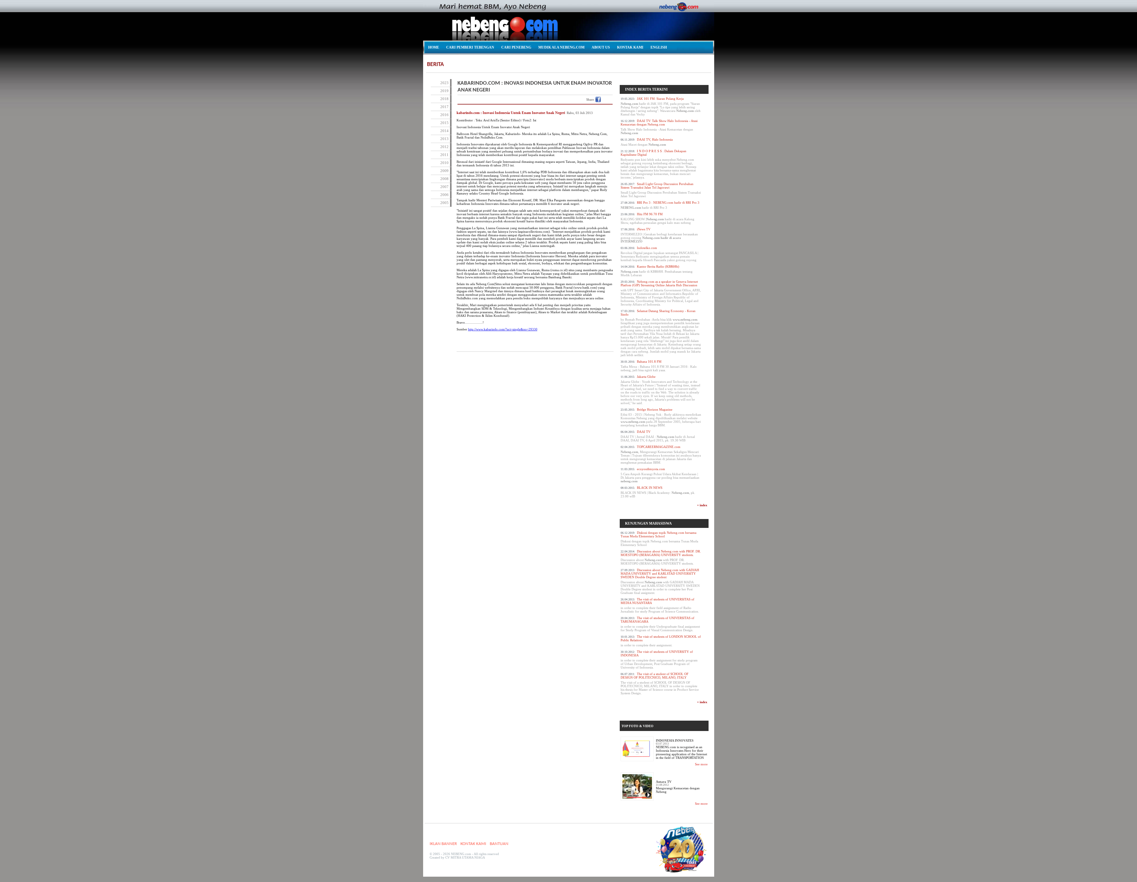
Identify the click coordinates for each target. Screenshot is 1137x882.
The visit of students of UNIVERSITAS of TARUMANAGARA (660, 624)
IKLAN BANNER (443, 844)
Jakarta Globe (660, 390)
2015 (444, 123)
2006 (444, 194)
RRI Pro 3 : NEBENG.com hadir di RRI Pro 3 (660, 205)
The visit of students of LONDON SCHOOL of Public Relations (661, 641)
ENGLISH (659, 47)
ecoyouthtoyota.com (660, 475)
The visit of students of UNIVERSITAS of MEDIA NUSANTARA (660, 605)
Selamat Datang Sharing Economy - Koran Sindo (661, 333)
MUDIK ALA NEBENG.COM (561, 47)
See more (701, 764)
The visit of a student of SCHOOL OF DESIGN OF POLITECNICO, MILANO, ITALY (660, 683)
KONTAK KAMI (630, 47)
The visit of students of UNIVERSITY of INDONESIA (659, 659)
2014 (444, 130)
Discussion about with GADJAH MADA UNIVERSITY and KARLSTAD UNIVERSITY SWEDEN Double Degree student (660, 581)
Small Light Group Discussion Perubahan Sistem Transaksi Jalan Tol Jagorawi (661, 190)
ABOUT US (601, 47)
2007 (444, 186)
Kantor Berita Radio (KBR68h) (657, 271)
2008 (444, 178)
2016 (444, 115)
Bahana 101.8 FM (659, 366)
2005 (444, 202)
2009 (444, 170)
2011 (444, 154)
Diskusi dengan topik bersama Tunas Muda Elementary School (659, 539)
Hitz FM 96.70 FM (657, 218)
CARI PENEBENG (516, 47)
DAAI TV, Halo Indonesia (647, 142)
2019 (444, 91)
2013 (444, 138)
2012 (444, 146)
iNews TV (659, 235)
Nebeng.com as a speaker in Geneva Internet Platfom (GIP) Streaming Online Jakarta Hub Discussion (661, 293)
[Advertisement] (535, 371)
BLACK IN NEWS (658, 492)
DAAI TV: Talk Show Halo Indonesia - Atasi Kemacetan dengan (659, 127)
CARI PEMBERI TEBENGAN (470, 47)
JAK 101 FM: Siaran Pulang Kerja (661, 106)
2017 (444, 107)
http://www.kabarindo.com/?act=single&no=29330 (502, 329)
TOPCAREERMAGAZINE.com (661, 454)
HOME (433, 47)
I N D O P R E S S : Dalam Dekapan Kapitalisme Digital (658, 164)
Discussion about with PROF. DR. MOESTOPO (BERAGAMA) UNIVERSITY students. (661, 557)
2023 (444, 83)
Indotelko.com (659, 254)
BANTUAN (499, 844)
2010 (444, 162)
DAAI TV (658, 436)
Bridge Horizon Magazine (661, 417)
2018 (444, 99)
